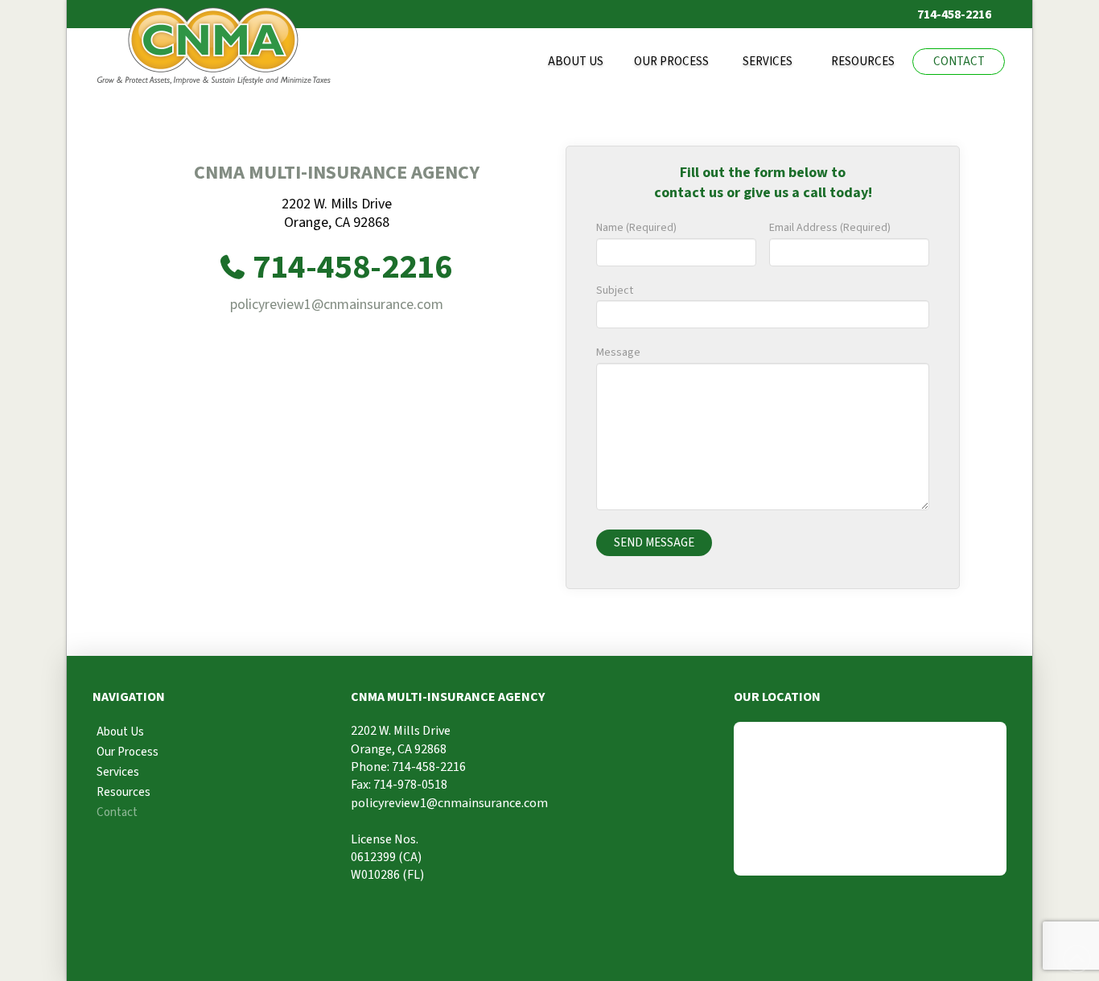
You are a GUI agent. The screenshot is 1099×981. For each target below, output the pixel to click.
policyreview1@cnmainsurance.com (336, 305)
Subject (614, 290)
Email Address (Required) (830, 228)
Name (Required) (636, 228)
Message (618, 352)
